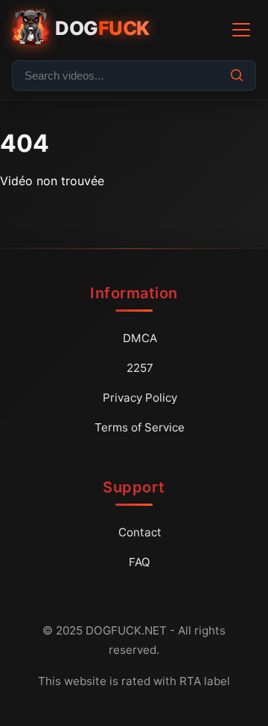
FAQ (139, 562)
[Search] (236, 75)
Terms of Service (140, 427)
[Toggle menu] (241, 29)
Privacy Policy (140, 398)
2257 (140, 368)
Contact (140, 532)
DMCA (140, 338)
